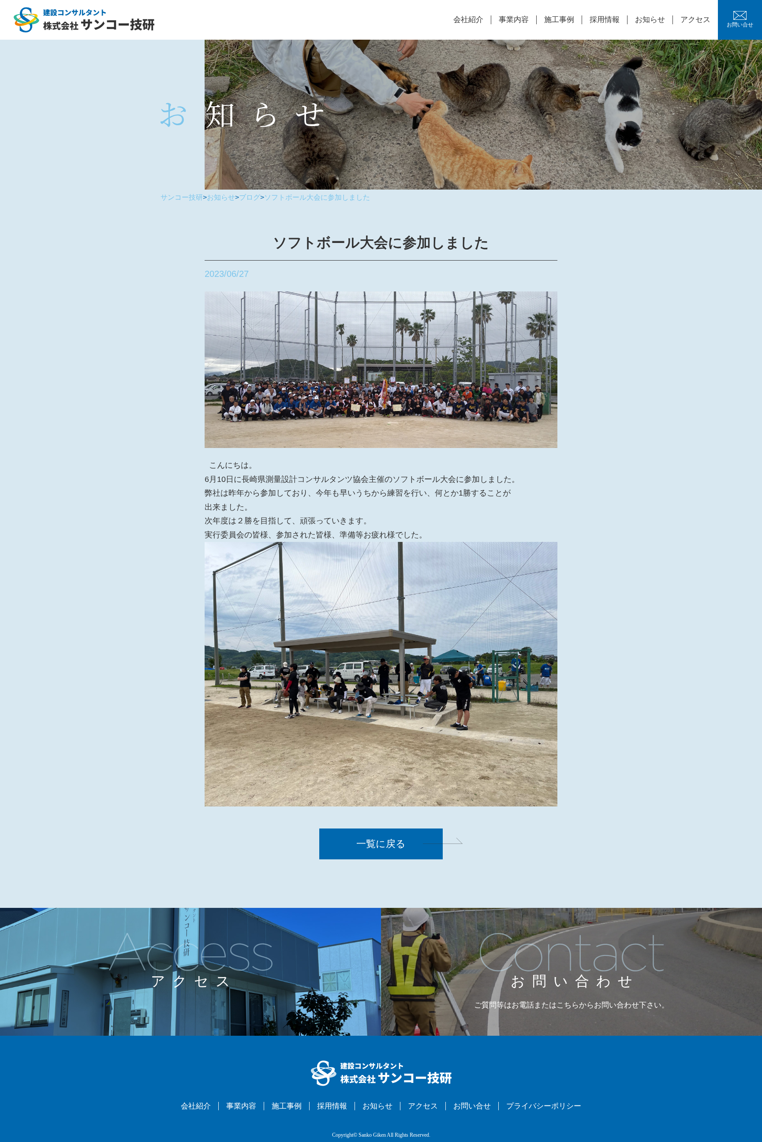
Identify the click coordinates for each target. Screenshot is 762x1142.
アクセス (695, 19)
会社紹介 (468, 19)
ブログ (249, 197)
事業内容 (514, 19)
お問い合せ (740, 25)
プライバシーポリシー (543, 1106)
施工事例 (559, 19)
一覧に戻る (381, 843)
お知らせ (650, 19)
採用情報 (605, 19)
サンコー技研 (182, 197)
